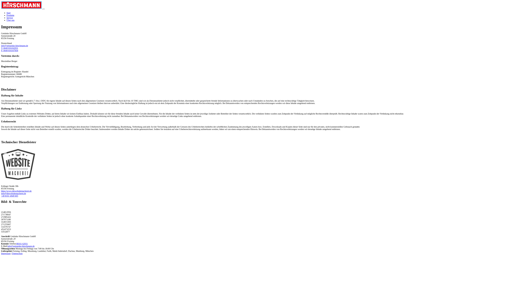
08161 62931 (22, 244)
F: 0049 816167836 (9, 50)
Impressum (5, 253)
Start (8, 13)
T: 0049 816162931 (9, 48)
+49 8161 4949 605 (9, 196)
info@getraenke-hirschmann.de (14, 46)
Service (10, 18)
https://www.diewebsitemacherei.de (16, 191)
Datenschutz (17, 253)
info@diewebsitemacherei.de (13, 193)
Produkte (10, 15)
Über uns (10, 20)
